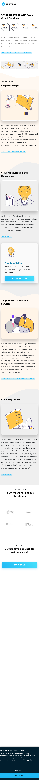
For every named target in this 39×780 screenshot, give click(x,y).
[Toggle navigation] (35, 4)
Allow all (19, 776)
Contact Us (19, 565)
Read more (7, 474)
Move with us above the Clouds (16, 52)
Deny (19, 765)
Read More (7, 236)
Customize (19, 770)
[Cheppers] (9, 4)
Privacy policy (28, 760)
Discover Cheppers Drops (13, 152)
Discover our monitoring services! (18, 378)
